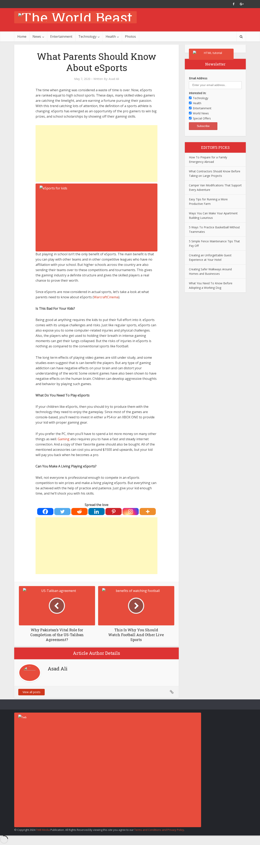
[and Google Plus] (242, 4)
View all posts (31, 692)
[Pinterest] (113, 511)
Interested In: (197, 93)
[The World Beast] (75, 17)
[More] (148, 511)
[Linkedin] (96, 511)
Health (111, 36)
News (36, 36)
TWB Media (43, 830)
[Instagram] (130, 511)
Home (21, 36)
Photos (130, 36)
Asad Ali (114, 79)
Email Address (198, 78)
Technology (87, 36)
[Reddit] (79, 511)
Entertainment (61, 36)
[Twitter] (62, 511)
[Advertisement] (96, 153)
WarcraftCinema (106, 297)
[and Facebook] (234, 4)
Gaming (63, 439)
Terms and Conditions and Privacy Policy (159, 830)
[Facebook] (45, 511)
